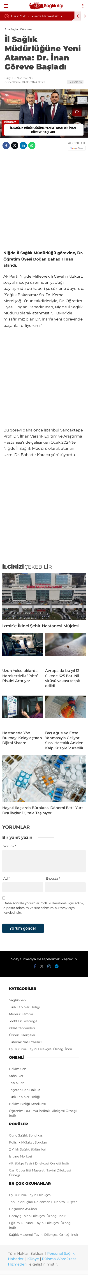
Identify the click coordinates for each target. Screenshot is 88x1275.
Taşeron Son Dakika (24, 1090)
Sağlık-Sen (17, 1000)
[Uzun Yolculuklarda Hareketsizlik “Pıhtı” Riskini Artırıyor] (22, 649)
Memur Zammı (21, 1014)
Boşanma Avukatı (23, 1209)
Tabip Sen (16, 1083)
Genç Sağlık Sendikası (26, 1135)
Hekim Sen (17, 1069)
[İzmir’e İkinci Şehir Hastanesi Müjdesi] (44, 596)
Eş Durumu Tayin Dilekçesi (30, 1195)
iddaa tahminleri (22, 1028)
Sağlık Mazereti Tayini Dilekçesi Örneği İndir (44, 1235)
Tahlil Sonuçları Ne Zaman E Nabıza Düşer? (43, 1202)
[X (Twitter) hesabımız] (42, 966)
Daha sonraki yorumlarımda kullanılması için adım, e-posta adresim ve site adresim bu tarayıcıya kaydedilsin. (43, 908)
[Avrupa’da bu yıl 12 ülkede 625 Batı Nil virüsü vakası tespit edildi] (65, 649)
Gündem (75, 82)
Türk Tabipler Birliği (24, 1007)
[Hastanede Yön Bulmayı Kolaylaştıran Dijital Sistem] (22, 711)
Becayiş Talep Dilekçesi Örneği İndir (37, 1216)
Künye (33, 1259)
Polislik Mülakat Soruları (28, 1142)
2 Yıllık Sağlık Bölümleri (27, 1149)
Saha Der (16, 1076)
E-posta (53, 878)
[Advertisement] (44, 201)
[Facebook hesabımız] (35, 966)
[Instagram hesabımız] (49, 966)
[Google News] (77, 148)
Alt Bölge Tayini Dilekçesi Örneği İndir (39, 1163)
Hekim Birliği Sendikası (27, 1104)
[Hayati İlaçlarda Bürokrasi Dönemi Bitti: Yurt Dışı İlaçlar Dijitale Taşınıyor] (44, 778)
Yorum (9, 846)
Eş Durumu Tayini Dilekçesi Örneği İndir (40, 1049)
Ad (6, 878)
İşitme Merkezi (20, 1156)
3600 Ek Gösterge (23, 1021)
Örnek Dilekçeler (22, 1035)
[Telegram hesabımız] (56, 966)
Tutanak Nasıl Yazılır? (25, 1042)
